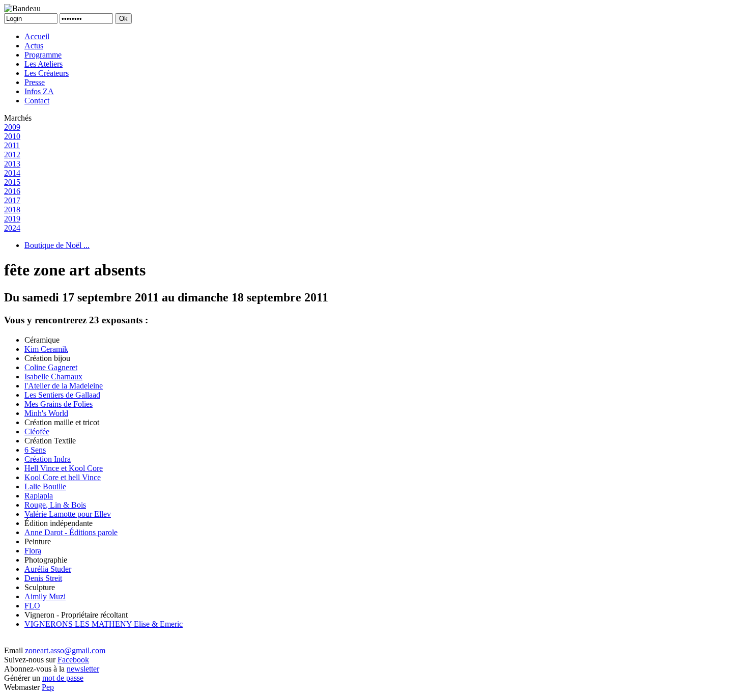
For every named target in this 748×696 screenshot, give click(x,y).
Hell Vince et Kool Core (63, 468)
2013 (12, 163)
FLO (32, 605)
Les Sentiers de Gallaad (62, 395)
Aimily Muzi (45, 596)
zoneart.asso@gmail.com (65, 650)
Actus (33, 45)
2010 (12, 136)
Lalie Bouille (45, 486)
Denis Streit (43, 578)
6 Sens (35, 450)
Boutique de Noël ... (57, 245)
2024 (12, 228)
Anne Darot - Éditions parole (71, 532)
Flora (32, 550)
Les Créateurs (46, 73)
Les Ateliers (43, 64)
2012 (12, 154)
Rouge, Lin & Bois (55, 504)
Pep (48, 687)
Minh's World (46, 413)
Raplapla (38, 495)
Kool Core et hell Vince (62, 477)
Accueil (36, 36)
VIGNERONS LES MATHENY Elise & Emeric (103, 624)
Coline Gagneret (50, 367)
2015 (12, 182)
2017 (12, 200)
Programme (43, 54)
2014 (12, 173)
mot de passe (62, 678)
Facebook (73, 659)
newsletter (83, 668)
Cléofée (36, 431)
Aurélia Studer (47, 569)
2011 (12, 145)
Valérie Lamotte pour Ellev (67, 514)
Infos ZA (39, 91)
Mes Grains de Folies (58, 404)
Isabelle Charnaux (53, 376)
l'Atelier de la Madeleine (63, 385)
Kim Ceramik (46, 349)
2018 (12, 209)
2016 (12, 191)
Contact (36, 100)
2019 (12, 218)
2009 (12, 127)
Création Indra (47, 459)
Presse (34, 82)
